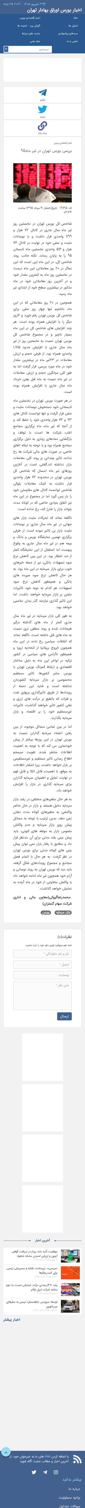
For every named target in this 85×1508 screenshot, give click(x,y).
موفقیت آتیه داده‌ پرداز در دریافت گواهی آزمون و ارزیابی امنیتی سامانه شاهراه (34, 1254)
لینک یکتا (42, 133)
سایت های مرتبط (31, 34)
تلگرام (42, 100)
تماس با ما (72, 41)
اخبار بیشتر (12, 1320)
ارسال (64, 1016)
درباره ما (74, 1489)
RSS (47, 1456)
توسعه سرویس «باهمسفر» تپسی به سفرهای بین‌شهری (31, 1304)
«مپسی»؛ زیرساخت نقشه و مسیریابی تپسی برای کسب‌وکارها (32, 1270)
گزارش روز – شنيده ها (28, 26)
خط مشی (35, 41)
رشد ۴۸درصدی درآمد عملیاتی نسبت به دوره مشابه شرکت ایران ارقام (31, 1287)
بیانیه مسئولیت (69, 1498)
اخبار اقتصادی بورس (30, 18)
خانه (75, 18)
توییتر (42, 117)
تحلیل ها (73, 26)
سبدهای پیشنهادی (68, 34)
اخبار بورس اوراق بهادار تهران (54, 10)
